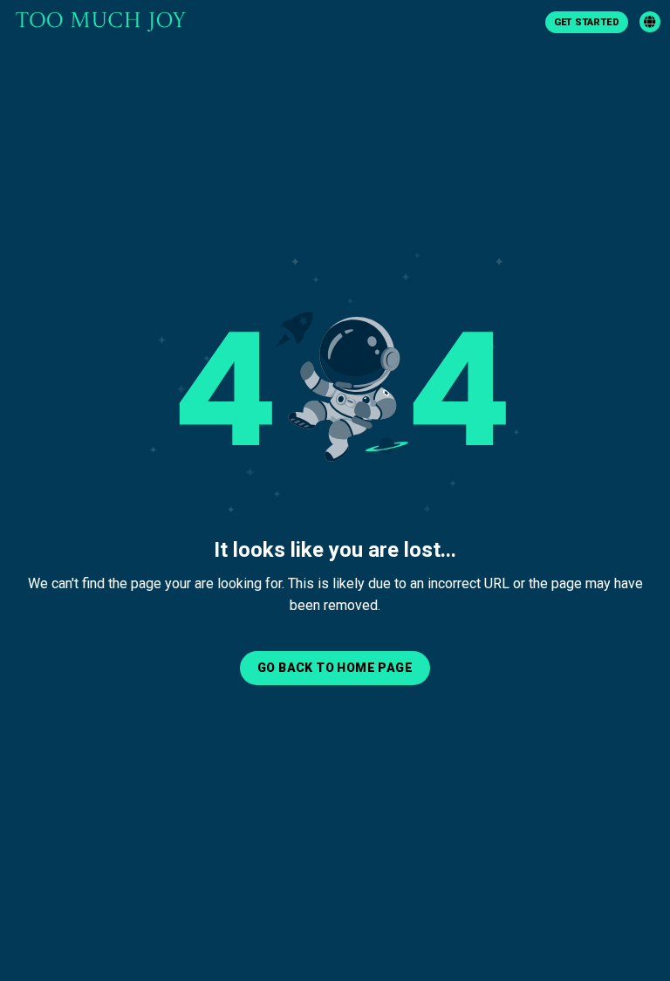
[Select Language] (649, 21)
